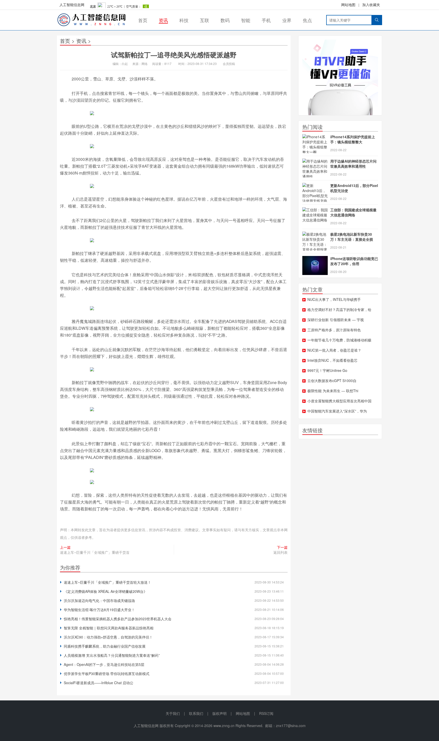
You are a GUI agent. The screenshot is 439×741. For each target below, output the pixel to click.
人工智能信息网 (71, 5)
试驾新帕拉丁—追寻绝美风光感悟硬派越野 (174, 54)
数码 (225, 20)
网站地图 (348, 5)
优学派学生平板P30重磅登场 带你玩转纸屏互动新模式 (106, 673)
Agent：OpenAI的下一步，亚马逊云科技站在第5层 (104, 664)
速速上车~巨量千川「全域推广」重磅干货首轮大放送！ (107, 582)
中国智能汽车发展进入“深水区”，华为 (337, 410)
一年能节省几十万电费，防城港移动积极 (339, 339)
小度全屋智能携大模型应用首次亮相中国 (339, 400)
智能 (245, 20)
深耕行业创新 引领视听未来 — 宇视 (335, 319)
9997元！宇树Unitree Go (327, 370)
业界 (286, 20)
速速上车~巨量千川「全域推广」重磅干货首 (95, 552)
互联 (204, 20)
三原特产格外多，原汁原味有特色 (334, 329)
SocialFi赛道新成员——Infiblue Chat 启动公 (98, 682)
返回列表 (280, 552)
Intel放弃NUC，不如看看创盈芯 (332, 360)
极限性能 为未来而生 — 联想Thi (332, 390)
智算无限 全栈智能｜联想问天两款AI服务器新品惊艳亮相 (108, 627)
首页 (142, 20)
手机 (266, 20)
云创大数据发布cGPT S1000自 (331, 380)
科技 (184, 20)
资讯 (163, 20)
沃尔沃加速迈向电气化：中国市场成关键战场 (99, 600)
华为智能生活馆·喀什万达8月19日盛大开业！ (99, 609)
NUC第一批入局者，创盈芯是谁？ (334, 350)
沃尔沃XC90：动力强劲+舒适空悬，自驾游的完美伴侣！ (108, 637)
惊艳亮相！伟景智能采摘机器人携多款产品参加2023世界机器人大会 (117, 618)
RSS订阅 (266, 713)
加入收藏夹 (371, 5)
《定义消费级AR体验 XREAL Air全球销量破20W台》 (105, 591)
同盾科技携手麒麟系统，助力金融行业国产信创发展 (105, 646)
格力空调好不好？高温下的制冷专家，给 (339, 309)
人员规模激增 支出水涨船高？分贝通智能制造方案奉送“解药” (112, 655)
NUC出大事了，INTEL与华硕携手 (334, 299)
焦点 (307, 20)
